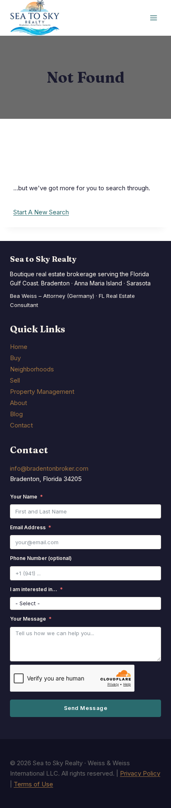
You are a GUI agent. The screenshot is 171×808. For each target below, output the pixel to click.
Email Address (28, 527)
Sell (15, 380)
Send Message (85, 708)
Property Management (42, 391)
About (18, 403)
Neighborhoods (32, 369)
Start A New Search (41, 212)
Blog (16, 414)
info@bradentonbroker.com (49, 468)
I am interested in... (33, 589)
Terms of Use (33, 784)
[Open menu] (153, 18)
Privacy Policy (140, 773)
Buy (15, 358)
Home (18, 347)
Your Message (28, 619)
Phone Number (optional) (41, 558)
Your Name (23, 497)
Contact (21, 425)
